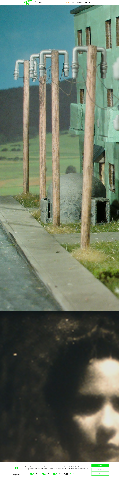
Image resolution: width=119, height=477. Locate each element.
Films (72, 2)
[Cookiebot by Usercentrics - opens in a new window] (16, 475)
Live (62, 2)
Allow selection (100, 469)
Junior (67, 2)
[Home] (28, 2)
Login (85, 2)
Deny (100, 473)
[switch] (44, 474)
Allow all (100, 465)
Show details (73, 473)
